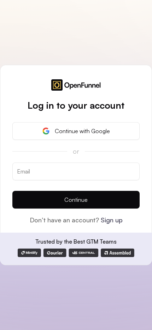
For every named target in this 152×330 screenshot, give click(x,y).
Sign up (112, 220)
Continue (76, 199)
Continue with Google (82, 131)
